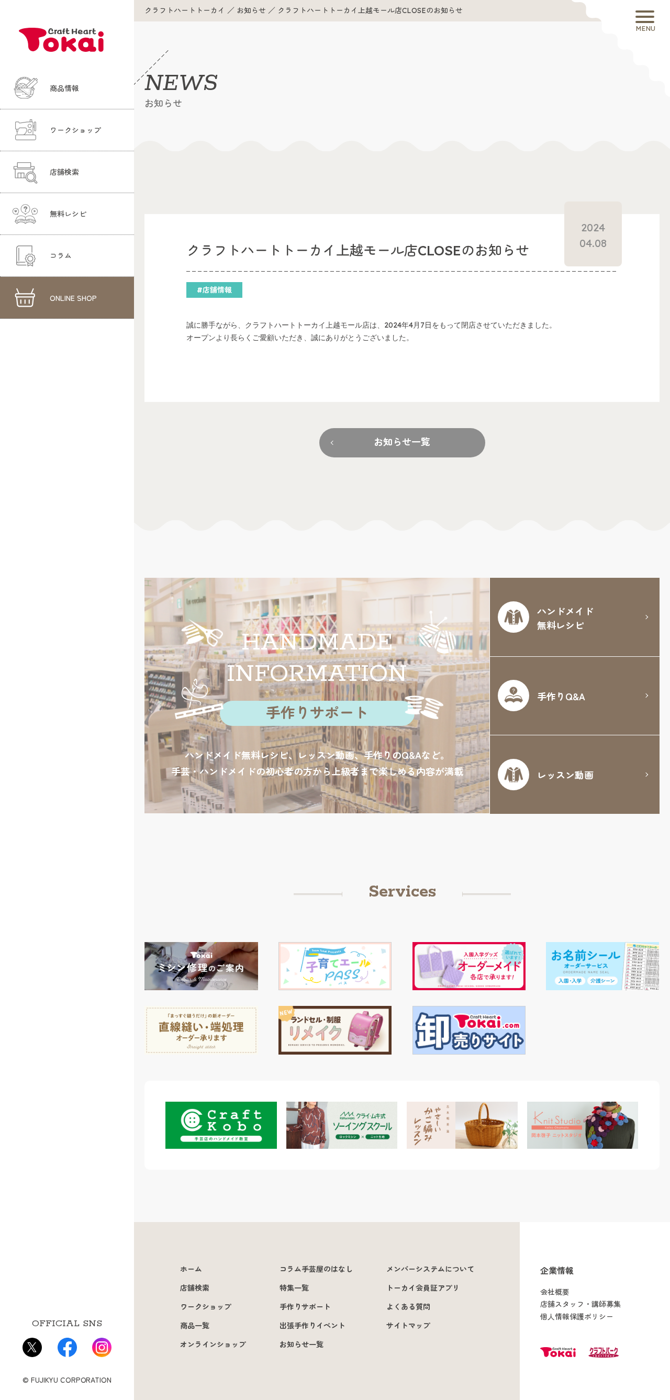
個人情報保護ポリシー (576, 1316)
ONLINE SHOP (73, 298)
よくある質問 (408, 1307)
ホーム (191, 1269)
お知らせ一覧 (402, 442)
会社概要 (555, 1292)
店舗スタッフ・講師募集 (580, 1304)
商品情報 (64, 88)
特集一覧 (294, 1288)
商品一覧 (194, 1325)
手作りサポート (305, 1307)
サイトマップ (408, 1325)
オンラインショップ (213, 1344)
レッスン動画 (565, 774)
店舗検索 (64, 172)
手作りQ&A (561, 696)
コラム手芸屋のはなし (316, 1269)
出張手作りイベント (312, 1325)
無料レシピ (68, 214)
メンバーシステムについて (430, 1269)
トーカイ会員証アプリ (423, 1288)
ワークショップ (75, 130)
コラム (61, 256)
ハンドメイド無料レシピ (565, 618)
